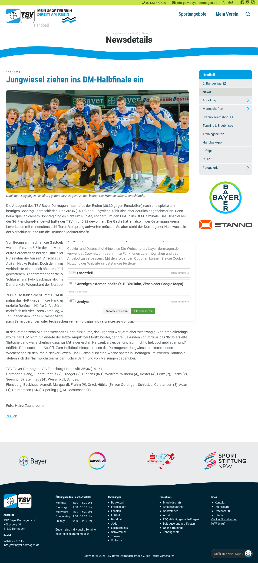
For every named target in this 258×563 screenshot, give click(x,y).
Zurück (11, 416)
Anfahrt (228, 2)
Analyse (83, 302)
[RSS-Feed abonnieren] (252, 3)
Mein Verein (227, 14)
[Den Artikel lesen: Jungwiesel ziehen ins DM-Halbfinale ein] (97, 141)
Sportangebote (192, 14)
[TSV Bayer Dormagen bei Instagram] (247, 3)
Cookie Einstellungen (224, 519)
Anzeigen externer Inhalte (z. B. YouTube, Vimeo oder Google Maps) (130, 284)
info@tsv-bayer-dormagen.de (197, 3)
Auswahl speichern (116, 311)
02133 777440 (156, 3)
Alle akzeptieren (143, 311)
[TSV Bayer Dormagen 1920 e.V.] (41, 16)
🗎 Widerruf (218, 523)
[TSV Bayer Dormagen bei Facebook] (242, 3)
